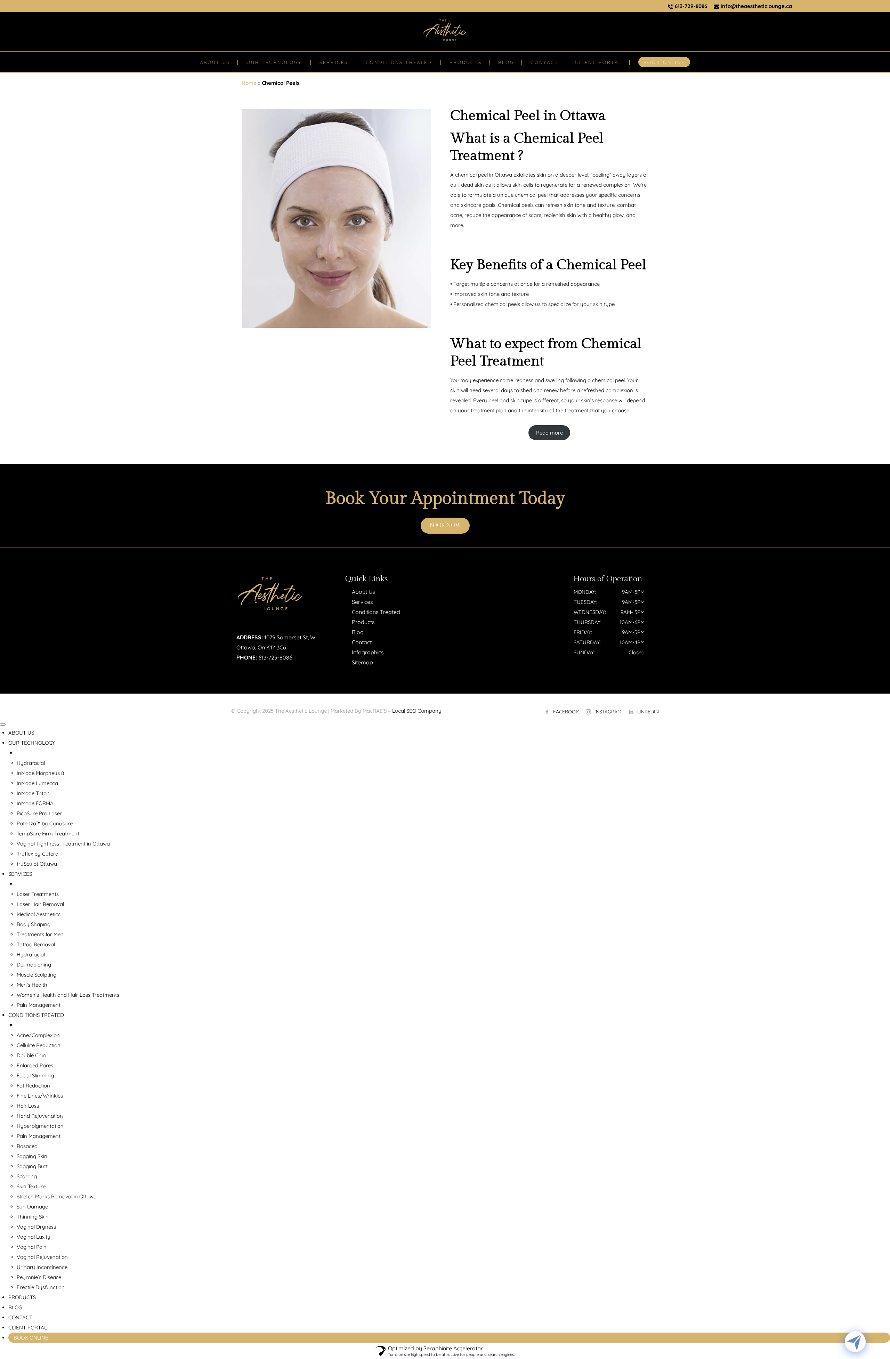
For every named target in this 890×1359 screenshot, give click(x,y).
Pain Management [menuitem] (38, 1005)
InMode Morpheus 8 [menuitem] (40, 773)
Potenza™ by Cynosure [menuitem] (45, 823)
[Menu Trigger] (3, 724)
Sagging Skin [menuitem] (32, 1156)
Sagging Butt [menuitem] (32, 1166)
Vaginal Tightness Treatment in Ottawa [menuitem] (63, 843)
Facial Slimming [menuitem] (35, 1075)
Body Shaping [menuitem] (33, 924)
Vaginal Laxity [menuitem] (33, 1236)
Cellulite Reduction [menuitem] (38, 1045)
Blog (358, 632)
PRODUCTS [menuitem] (22, 1297)
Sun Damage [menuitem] (32, 1206)
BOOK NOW (445, 525)
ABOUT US (215, 62)
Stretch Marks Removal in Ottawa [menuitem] (57, 1196)
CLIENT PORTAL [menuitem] (27, 1327)
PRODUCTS (466, 62)
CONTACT (545, 62)
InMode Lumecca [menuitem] (37, 783)
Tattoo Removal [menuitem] (36, 944)
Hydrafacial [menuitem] (31, 763)
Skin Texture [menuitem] (31, 1186)
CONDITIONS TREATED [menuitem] (36, 1020)
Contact (362, 642)
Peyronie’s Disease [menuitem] (39, 1277)
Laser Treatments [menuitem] (38, 894)
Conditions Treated (376, 611)
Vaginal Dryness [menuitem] (36, 1226)
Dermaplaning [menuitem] (34, 964)
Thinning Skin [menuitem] (33, 1216)
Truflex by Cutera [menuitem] (37, 853)
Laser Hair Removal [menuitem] (40, 904)
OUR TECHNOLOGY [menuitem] (31, 747)
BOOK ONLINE (664, 62)
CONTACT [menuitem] (20, 1317)
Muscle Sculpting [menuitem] (36, 974)
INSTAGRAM (608, 712)
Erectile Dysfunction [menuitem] (41, 1287)
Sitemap (362, 662)
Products (363, 621)
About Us (363, 591)
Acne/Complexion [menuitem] (38, 1035)
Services (362, 601)
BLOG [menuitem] (15, 1307)
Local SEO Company (417, 710)
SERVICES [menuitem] (20, 879)
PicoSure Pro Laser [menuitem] (39, 813)
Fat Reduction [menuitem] (33, 1085)
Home (249, 83)
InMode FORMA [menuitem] (35, 803)
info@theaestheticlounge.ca (755, 6)
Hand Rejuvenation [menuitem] (40, 1116)
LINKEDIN (648, 712)
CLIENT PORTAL (598, 62)
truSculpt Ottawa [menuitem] (37, 863)
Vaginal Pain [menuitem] (32, 1247)
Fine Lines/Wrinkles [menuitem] (40, 1095)
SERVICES (333, 62)
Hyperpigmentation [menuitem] (40, 1126)
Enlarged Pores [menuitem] (35, 1065)
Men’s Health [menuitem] (32, 984)
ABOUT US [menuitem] (21, 732)
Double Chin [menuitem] (31, 1055)
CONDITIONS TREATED (399, 62)
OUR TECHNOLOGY (274, 62)
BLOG (506, 62)
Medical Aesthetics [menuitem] (38, 914)
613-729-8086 (690, 6)
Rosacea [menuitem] (27, 1146)
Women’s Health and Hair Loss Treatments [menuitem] (68, 995)
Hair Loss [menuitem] (28, 1105)
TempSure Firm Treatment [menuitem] (48, 833)
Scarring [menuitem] (27, 1176)
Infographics (368, 652)
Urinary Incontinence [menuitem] (42, 1267)
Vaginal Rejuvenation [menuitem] (42, 1257)
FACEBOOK (566, 712)
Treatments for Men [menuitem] (40, 934)
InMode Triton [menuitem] (33, 793)
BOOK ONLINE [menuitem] (31, 1337)
